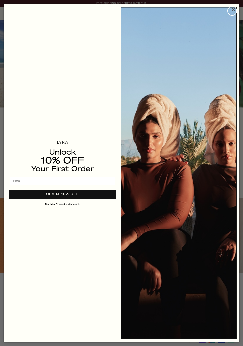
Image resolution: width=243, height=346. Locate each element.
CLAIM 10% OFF (62, 194)
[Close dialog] (232, 10)
